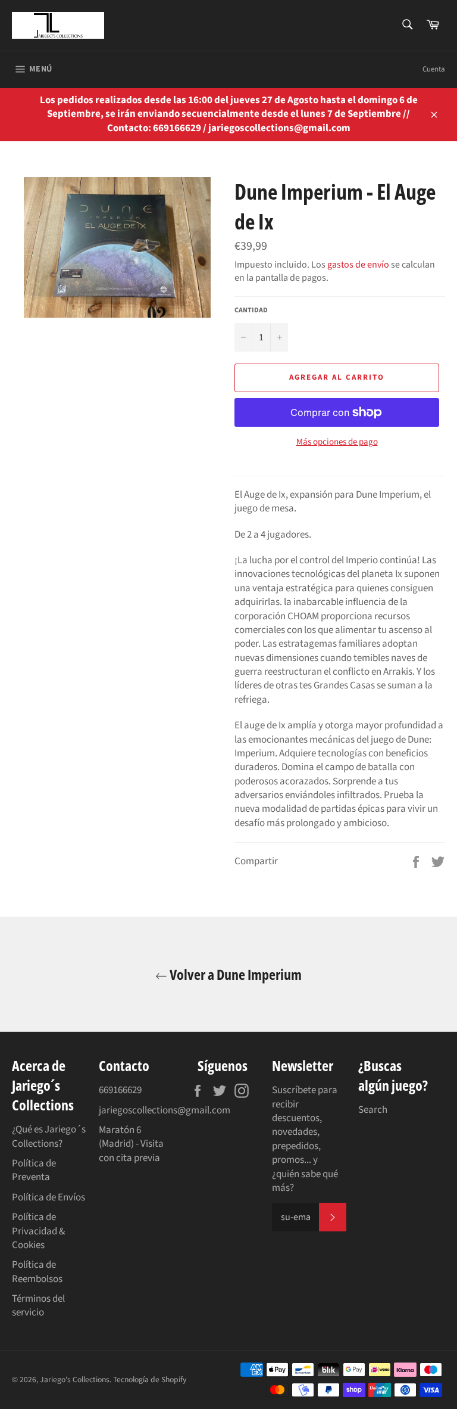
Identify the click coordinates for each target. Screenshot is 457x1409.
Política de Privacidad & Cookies (38, 1231)
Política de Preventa (34, 1170)
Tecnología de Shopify (149, 1379)
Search (372, 1110)
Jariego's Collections (74, 1379)
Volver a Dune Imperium (234, 974)
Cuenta (433, 69)
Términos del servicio (38, 1306)
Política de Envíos (48, 1197)
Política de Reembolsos (37, 1272)
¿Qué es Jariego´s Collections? (49, 1136)
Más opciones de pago (337, 442)
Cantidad (251, 310)
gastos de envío (358, 264)
